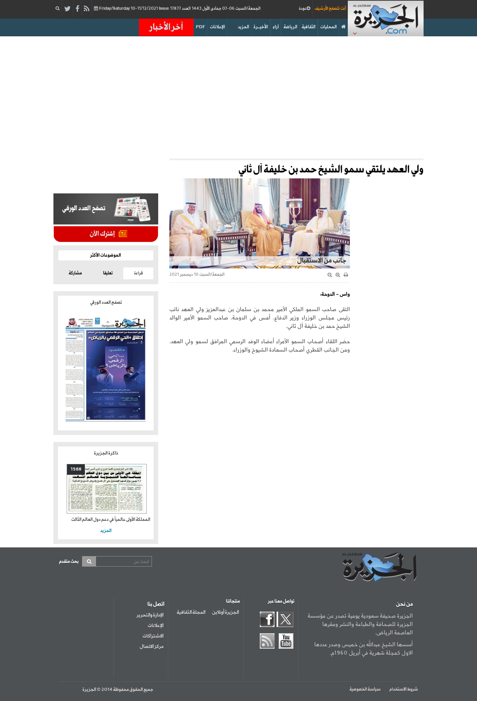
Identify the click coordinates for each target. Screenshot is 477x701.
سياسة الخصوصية (365, 689)
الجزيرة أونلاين (225, 612)
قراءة (138, 273)
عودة (303, 9)
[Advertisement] (238, 96)
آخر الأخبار (166, 27)
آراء (276, 27)
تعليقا (108, 273)
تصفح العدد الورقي (106, 302)
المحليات (328, 27)
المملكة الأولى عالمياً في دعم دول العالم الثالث (110, 519)
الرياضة (290, 27)
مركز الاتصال (151, 646)
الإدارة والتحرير (150, 615)
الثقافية (308, 27)
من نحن (404, 604)
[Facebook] (77, 9)
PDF (200, 27)
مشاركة (75, 273)
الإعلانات (217, 27)
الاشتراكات (152, 636)
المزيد (243, 27)
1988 (76, 469)
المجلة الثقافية (191, 612)
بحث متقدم (69, 561)
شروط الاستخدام (403, 689)
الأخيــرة (261, 27)
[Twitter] (67, 9)
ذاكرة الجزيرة (106, 453)
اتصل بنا (155, 604)
